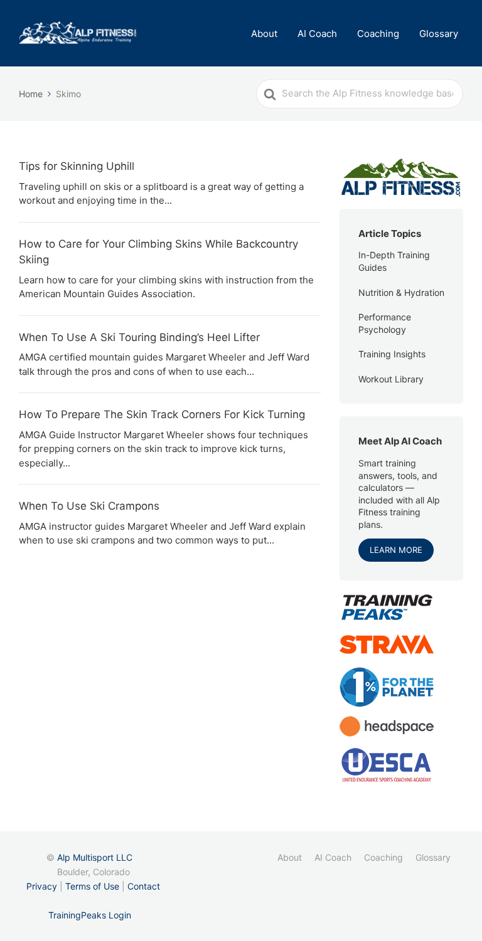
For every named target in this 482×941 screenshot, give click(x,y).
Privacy (41, 886)
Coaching (378, 33)
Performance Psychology (384, 323)
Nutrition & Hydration (401, 292)
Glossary (438, 33)
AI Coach (317, 33)
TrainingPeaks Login (89, 915)
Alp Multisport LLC (94, 857)
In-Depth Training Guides (394, 261)
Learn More (396, 550)
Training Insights (392, 354)
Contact (143, 886)
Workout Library (391, 379)
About (264, 33)
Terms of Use (92, 886)
